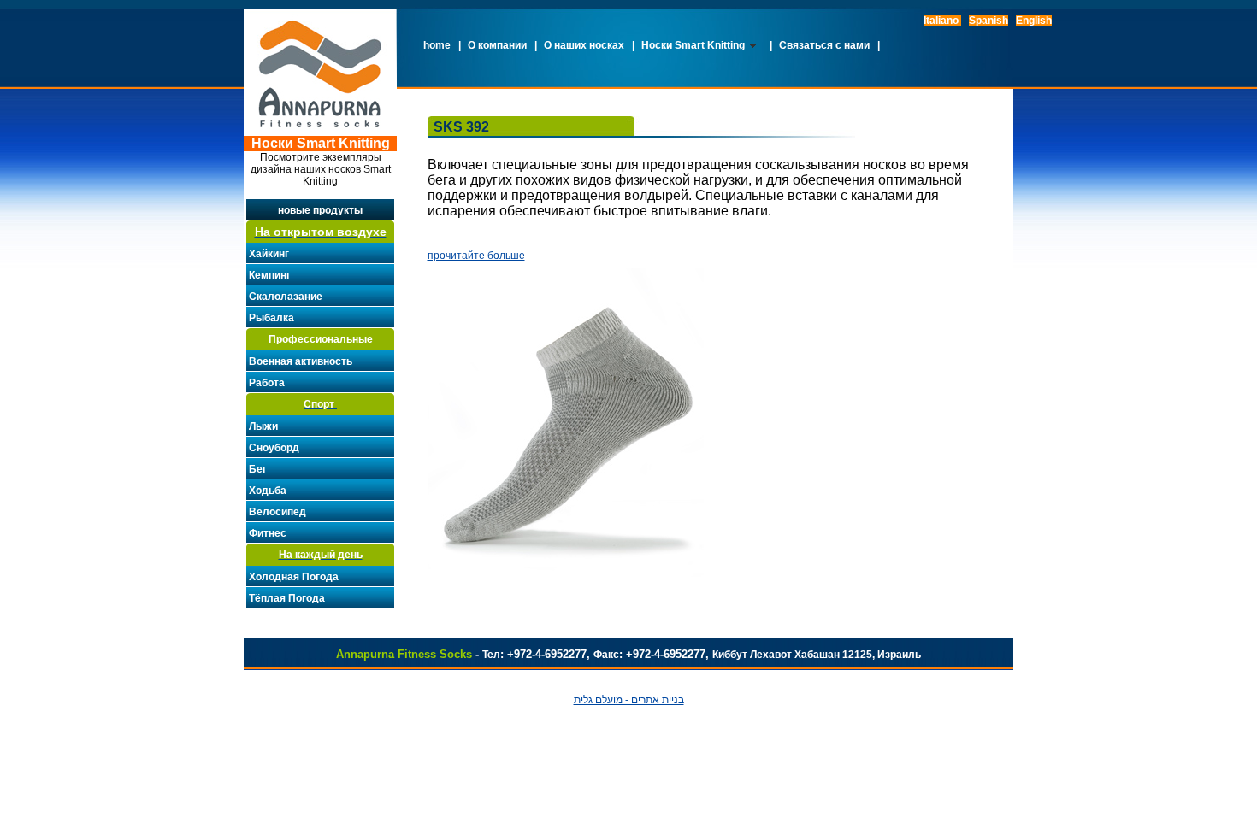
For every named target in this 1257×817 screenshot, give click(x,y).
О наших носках (584, 45)
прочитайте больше (476, 256)
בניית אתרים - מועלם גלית (629, 700)
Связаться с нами (824, 45)
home (437, 45)
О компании (497, 45)
